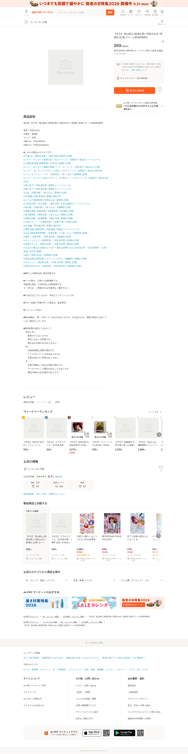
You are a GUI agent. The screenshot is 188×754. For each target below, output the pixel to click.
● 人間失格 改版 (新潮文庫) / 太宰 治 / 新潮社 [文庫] (47, 163)
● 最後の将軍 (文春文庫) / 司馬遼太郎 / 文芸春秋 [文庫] (49, 211)
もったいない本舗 (50, 622)
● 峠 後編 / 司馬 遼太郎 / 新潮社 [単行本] (42, 196)
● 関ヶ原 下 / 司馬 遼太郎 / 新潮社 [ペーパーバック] (47, 189)
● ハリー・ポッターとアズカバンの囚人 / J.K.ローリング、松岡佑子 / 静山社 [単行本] (63, 170)
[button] (162, 41)
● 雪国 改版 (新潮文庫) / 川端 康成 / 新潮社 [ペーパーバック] (51, 229)
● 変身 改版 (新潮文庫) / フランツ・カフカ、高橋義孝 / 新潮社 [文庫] (55, 258)
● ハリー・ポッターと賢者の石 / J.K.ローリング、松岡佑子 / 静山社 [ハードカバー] (62, 159)
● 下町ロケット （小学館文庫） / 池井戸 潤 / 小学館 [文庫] (50, 222)
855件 (59, 477)
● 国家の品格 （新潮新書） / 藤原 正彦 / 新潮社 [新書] (48, 218)
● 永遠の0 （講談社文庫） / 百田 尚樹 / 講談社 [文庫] (48, 156)
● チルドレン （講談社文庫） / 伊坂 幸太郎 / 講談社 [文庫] (50, 262)
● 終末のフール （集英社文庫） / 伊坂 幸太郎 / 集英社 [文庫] (51, 244)
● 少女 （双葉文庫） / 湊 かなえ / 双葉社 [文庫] (45, 192)
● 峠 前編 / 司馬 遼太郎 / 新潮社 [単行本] (42, 225)
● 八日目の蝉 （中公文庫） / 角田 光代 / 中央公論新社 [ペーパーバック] (56, 203)
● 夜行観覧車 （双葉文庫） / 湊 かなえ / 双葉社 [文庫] (48, 214)
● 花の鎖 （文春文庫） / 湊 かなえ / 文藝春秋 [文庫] (47, 207)
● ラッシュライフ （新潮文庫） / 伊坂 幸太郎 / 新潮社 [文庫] (51, 240)
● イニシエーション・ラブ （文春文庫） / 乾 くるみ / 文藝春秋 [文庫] (55, 174)
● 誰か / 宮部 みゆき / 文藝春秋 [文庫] (41, 255)
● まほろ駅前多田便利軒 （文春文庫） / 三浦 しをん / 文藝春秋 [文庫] (55, 233)
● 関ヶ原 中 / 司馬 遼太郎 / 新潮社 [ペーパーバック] (47, 185)
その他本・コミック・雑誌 (73, 617)
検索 (110, 12)
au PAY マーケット (31, 617)
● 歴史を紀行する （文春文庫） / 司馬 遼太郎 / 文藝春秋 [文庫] (52, 266)
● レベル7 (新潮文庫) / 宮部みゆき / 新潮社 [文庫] (46, 200)
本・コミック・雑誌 (51, 617)
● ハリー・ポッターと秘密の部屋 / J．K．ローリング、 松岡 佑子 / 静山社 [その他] (62, 167)
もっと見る (153, 412)
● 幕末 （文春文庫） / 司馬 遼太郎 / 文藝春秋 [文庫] (47, 236)
